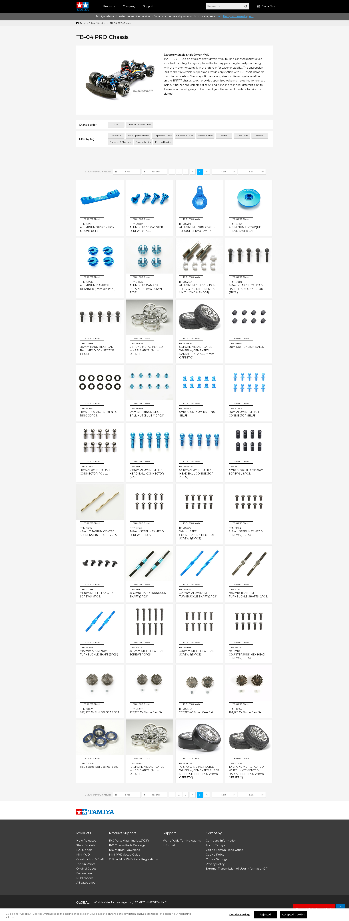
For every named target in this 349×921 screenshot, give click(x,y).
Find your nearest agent (238, 16)
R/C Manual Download (124, 850)
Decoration (84, 873)
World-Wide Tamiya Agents (182, 840)
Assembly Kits (143, 142)
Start (116, 124)
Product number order (139, 124)
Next (223, 171)
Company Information (221, 840)
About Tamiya (215, 845)
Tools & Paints (85, 864)
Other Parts (242, 135)
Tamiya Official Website (92, 23)
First (127, 171)
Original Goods (86, 868)
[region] (174, 914)
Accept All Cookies (293, 914)
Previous (155, 171)
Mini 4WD (83, 854)
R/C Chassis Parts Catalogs (127, 845)
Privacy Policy (215, 864)
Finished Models (163, 142)
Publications (84, 878)
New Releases (86, 840)
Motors (259, 135)
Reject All (265, 914)
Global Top (268, 6)
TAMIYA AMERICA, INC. (151, 902)
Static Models (85, 845)
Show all (116, 135)
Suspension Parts (163, 135)
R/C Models (84, 850)
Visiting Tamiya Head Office (224, 850)
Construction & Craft (90, 859)
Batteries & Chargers (120, 142)
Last (251, 171)
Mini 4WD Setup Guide (124, 854)
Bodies (224, 135)
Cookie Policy (215, 854)
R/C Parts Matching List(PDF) (129, 840)
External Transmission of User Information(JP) (237, 868)
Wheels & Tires (205, 135)
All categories (85, 882)
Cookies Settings (239, 914)
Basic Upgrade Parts (138, 135)
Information (171, 845)
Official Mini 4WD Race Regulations (133, 859)
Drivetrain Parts (184, 135)
